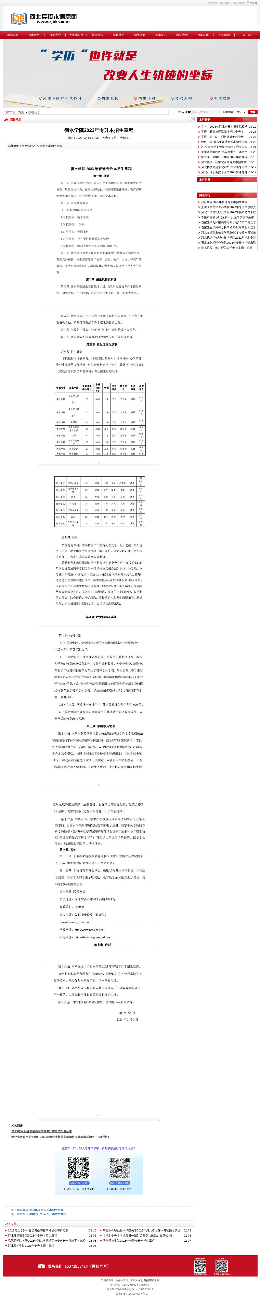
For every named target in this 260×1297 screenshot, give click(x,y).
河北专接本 (145, 1280)
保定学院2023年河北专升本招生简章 (40, 1210)
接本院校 (34, 35)
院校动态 (118, 35)
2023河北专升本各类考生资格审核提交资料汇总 (38, 1230)
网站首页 (13, 35)
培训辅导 (224, 35)
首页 (21, 112)
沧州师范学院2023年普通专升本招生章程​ (129, 1240)
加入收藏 (225, 3)
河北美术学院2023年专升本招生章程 (31, 1245)
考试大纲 (182, 35)
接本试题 (203, 35)
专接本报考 (76, 35)
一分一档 (245, 35)
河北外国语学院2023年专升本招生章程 (41, 1214)
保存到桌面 (239, 3)
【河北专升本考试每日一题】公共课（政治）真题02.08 (138, 1235)
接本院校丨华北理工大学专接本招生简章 (226, 247)
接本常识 (97, 35)
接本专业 (55, 35)
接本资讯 (161, 35)
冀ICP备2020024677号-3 (132, 1293)
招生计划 (139, 35)
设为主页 (212, 3)
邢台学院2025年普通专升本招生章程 (224, 141)
